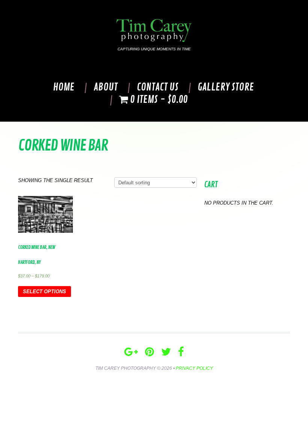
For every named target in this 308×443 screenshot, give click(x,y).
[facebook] (181, 352)
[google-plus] (131, 352)
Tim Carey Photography (125, 368)
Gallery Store (226, 87)
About (106, 87)
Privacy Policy (194, 368)
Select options (44, 291)
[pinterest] (149, 352)
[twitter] (166, 352)
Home (63, 87)
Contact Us (157, 87)
